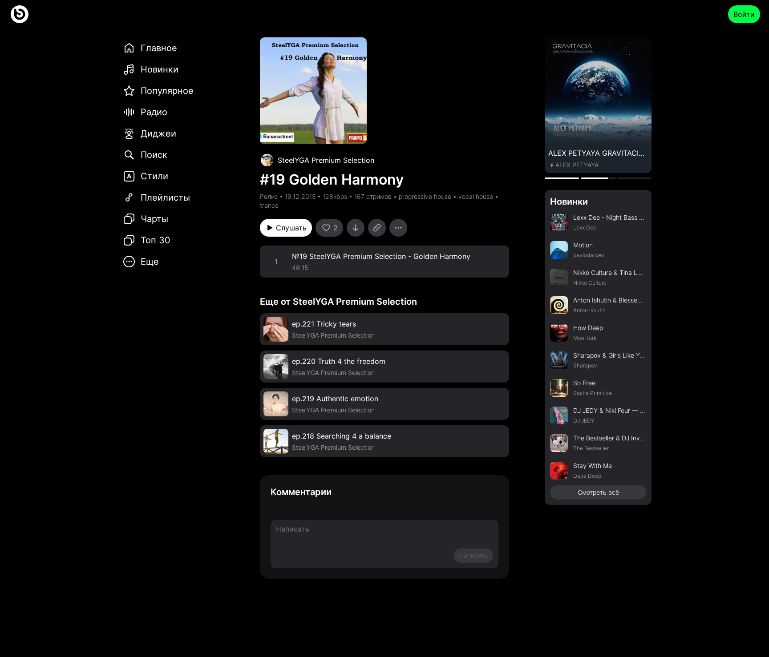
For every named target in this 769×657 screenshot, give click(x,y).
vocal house (475, 196)
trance (269, 205)
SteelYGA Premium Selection (326, 160)
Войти (744, 14)
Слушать (291, 227)
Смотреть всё (598, 492)
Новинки (569, 201)
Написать (473, 555)
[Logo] (19, 14)
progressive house (425, 196)
